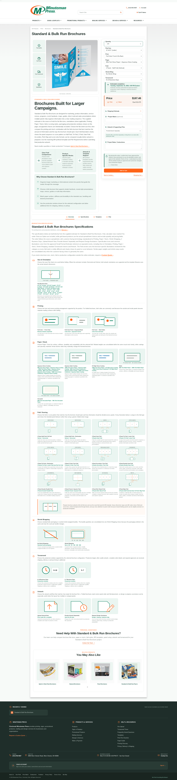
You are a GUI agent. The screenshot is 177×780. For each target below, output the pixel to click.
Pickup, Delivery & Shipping (125, 746)
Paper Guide (121, 740)
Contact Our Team (87, 643)
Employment (33, 774)
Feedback (40, 774)
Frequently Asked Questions (125, 732)
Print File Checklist (123, 738)
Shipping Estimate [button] (113, 111)
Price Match (25, 774)
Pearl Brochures (102, 684)
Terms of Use (57, 774)
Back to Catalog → (109, 175)
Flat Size (108, 48)
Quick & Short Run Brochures (47, 684)
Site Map (65, 774)
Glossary (64, 230)
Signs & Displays (54, 20)
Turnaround (109, 78)
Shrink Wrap (109, 72)
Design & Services (120, 20)
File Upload (120, 726)
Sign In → (163, 765)
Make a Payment (77, 740)
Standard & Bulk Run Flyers (129, 684)
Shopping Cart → (138, 175)
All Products (35, 28)
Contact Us (164, 756)
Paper (107, 60)
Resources (139, 20)
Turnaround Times (122, 729)
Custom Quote (107, 255)
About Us (11, 774)
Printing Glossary (122, 743)
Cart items (142, 12)
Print (41, 28)
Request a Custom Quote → (18, 735)
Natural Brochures (74, 684)
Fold (107, 66)
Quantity (108, 41)
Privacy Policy (48, 774)
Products (36, 20)
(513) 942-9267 (16, 756)
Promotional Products (76, 20)
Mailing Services (99, 20)
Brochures (48, 28)
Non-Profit (18, 774)
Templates (120, 735)
